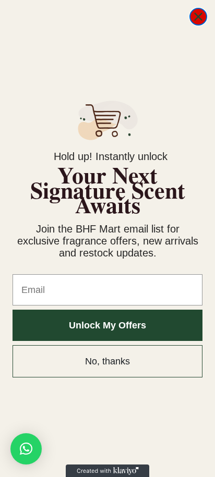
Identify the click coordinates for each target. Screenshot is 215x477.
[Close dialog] (198, 16)
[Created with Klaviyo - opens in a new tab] (107, 470)
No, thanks (107, 361)
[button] (26, 448)
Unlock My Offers (107, 325)
